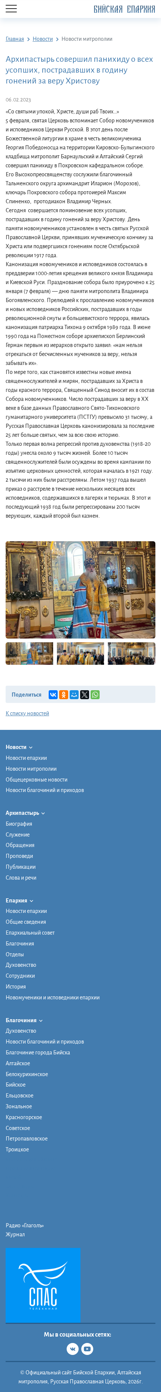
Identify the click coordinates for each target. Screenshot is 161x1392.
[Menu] (11, 9)
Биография (19, 824)
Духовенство (21, 965)
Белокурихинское (27, 1074)
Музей (13, 1178)
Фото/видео (20, 1187)
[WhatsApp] (95, 694)
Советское (18, 1128)
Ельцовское (19, 1096)
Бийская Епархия (124, 9)
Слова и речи (21, 878)
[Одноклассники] (63, 694)
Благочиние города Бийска (38, 1053)
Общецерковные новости (36, 780)
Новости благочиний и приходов (45, 790)
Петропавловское (27, 1139)
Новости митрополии (31, 769)
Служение (18, 835)
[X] (84, 694)
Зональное (19, 1106)
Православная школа (31, 1169)
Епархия (17, 901)
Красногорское (24, 1117)
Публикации (21, 867)
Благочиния (20, 944)
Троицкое (17, 1149)
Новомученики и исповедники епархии (53, 997)
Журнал (15, 1234)
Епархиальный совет (30, 933)
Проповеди (19, 856)
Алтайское (18, 1063)
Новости (16, 747)
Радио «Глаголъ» (25, 1225)
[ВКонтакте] (53, 694)
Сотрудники (20, 976)
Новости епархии (26, 758)
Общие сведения (26, 922)
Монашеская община (31, 1160)
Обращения (20, 845)
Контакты (17, 1195)
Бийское (15, 1085)
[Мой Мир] (74, 694)
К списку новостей (27, 713)
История (16, 987)
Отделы (15, 954)
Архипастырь (23, 813)
